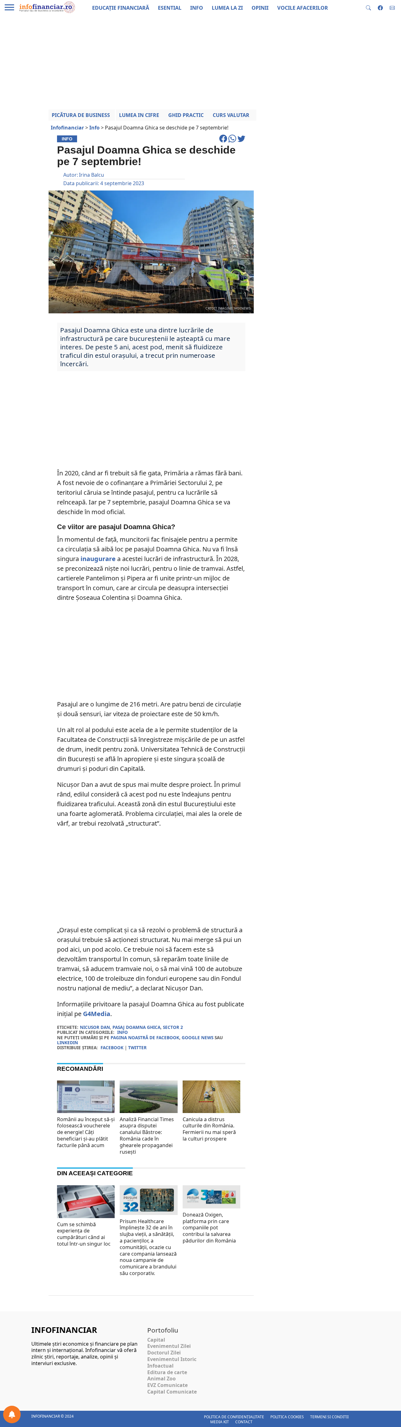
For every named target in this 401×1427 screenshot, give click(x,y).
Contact (244, 1421)
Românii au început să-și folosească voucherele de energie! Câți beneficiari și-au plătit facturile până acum (86, 1132)
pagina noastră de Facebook (145, 1037)
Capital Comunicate (172, 1391)
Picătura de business (81, 115)
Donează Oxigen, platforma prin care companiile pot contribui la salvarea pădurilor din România (209, 1227)
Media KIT (219, 1421)
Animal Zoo (161, 1378)
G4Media (96, 1014)
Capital (156, 1339)
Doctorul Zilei (164, 1352)
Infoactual (160, 1365)
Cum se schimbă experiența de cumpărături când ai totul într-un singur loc (84, 1234)
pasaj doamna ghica (136, 1027)
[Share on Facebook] (223, 141)
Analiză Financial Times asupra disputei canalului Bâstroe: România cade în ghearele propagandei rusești (147, 1135)
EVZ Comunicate (167, 1385)
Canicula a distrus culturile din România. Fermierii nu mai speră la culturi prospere (209, 1129)
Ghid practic (186, 115)
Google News (197, 1037)
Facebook (112, 1047)
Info (122, 1032)
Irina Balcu (91, 174)
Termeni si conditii (329, 1416)
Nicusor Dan (95, 1027)
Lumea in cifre (139, 115)
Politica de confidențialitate (234, 1416)
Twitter (137, 1047)
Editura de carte (167, 1372)
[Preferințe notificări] (12, 1414)
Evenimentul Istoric (171, 1359)
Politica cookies (287, 1416)
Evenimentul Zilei (169, 1346)
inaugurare (98, 558)
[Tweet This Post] (241, 141)
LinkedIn (67, 1042)
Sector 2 (173, 1027)
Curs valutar (231, 115)
